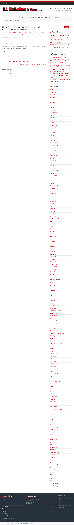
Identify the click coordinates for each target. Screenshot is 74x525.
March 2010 (53, 251)
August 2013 (53, 176)
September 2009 (54, 264)
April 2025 (52, 97)
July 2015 (52, 130)
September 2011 (54, 218)
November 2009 (54, 259)
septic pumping (35, 34)
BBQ (51, 298)
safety (51, 422)
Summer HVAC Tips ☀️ (56, 42)
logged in (11, 73)
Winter (51, 467)
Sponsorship (53, 439)
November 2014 (54, 148)
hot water (52, 371)
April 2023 (52, 110)
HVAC (51, 379)
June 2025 (53, 92)
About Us (13, 17)
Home (7, 17)
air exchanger (53, 288)
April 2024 (52, 102)
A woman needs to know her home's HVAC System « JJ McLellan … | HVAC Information (60, 59)
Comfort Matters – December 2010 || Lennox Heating (16, 61)
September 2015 (54, 125)
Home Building (53, 361)
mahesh (54, 69)
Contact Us (33, 17)
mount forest (14, 34)
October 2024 (53, 100)
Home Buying (53, 363)
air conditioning (54, 285)
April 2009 (52, 274)
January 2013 (53, 183)
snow (51, 434)
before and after (54, 300)
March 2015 (53, 140)
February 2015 (54, 143)
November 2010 (54, 241)
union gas (52, 457)
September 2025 (54, 90)
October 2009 (53, 261)
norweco (52, 411)
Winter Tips (53, 470)
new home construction (56, 409)
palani (53, 79)
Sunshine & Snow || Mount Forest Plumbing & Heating (34, 64)
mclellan (52, 404)
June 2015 (53, 133)
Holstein (52, 358)
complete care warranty (56, 313)
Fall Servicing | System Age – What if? (59, 35)
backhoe (13, 32)
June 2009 (53, 269)
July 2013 (52, 178)
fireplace (27, 32)
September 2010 (54, 246)
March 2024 (53, 105)
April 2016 (52, 117)
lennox (9, 34)
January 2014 (53, 173)
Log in (51, 478)
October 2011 (53, 216)
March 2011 (53, 234)
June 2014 (53, 160)
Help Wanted (53, 353)
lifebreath (52, 399)
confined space (20, 32)
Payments (47, 17)
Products (40, 17)
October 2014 (53, 150)
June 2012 (53, 201)
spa (51, 437)
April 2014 (52, 165)
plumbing (20, 34)
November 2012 (54, 188)
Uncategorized (54, 454)
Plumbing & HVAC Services (12, 20)
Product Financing (54, 417)
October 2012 (53, 191)
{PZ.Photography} (27, 42)
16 (60, 504)
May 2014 (52, 163)
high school (53, 356)
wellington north (54, 465)
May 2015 (52, 135)
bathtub (52, 295)
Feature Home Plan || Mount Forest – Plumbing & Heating (60, 75)
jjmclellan (4, 34)
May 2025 (52, 95)
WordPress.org (54, 486)
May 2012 (52, 203)
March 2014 (53, 168)
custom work (53, 320)
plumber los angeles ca (58, 73)
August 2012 (53, 196)
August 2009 (53, 267)
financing (52, 336)
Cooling (52, 318)
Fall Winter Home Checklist (57, 333)
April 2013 (52, 181)
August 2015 (53, 127)
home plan (53, 366)
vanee (51, 460)
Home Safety (53, 369)
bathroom (52, 293)
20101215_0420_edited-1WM (8, 42)
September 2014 (54, 153)
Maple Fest (53, 401)
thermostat (53, 449)
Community (25, 17)
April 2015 (52, 138)
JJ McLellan (53, 386)
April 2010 (52, 249)
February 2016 (54, 122)
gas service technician (56, 343)
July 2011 (52, 224)
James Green (55, 65)
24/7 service (53, 283)
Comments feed (54, 483)
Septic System (54, 429)
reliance (25, 34)
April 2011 (52, 231)
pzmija (5, 32)
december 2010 (54, 323)
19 (69, 504)
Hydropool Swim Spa (55, 381)
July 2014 (52, 158)
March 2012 (53, 208)
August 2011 (53, 221)
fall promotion (53, 331)
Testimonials (56, 17)
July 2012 (52, 198)
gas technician (54, 346)
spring (51, 442)
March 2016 (53, 120)
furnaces (32, 32)
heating (43, 32)
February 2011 (54, 236)
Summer (52, 444)
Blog (19, 17)
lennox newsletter (54, 396)
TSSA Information (54, 452)
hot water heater (54, 374)
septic (29, 34)
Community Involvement (56, 310)
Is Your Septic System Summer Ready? (60, 44)
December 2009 (54, 256)
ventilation (52, 462)
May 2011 (52, 229)
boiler (51, 303)
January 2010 (53, 254)
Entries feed (53, 481)
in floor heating (54, 384)
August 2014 (53, 155)
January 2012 (53, 213)
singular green (53, 432)
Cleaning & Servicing (55, 305)
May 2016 (52, 115)
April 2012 (52, 206)
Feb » (54, 511)
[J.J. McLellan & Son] (22, 7)
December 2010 (54, 239)
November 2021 (54, 112)
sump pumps (53, 447)
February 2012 (54, 211)
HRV (51, 376)
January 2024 (53, 107)
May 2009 (52, 272)
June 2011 (53, 226)
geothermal (37, 32)
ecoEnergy (53, 326)
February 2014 (54, 170)
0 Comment (17, 37)
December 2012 (54, 186)
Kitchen (52, 391)
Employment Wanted (55, 328)
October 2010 (53, 244)
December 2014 (54, 145)
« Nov (51, 511)
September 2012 (54, 193)
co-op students (54, 308)
